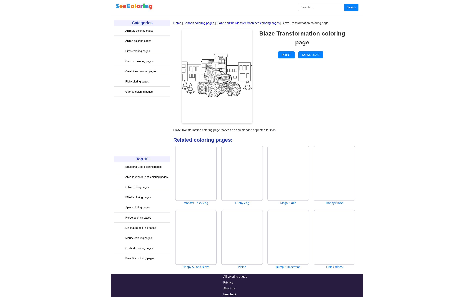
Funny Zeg (242, 203)
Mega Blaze (288, 203)
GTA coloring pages (137, 187)
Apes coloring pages (137, 207)
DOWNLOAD (311, 54)
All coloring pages (235, 276)
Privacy (228, 282)
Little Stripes (334, 267)
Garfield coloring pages (139, 248)
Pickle (242, 267)
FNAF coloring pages (138, 197)
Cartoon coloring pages (139, 61)
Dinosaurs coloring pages (140, 227)
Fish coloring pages (137, 81)
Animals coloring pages (139, 30)
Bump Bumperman (288, 267)
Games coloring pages (139, 91)
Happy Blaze (334, 203)
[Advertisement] (142, 126)
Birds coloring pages (137, 51)
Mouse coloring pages (138, 237)
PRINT (286, 54)
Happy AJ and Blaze (196, 267)
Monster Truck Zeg (196, 203)
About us (229, 288)
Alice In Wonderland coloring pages (146, 176)
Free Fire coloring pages (140, 258)
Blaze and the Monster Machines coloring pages (248, 23)
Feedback (229, 294)
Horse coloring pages (138, 217)
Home (177, 23)
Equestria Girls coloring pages (143, 166)
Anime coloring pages (138, 40)
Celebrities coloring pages (140, 71)
